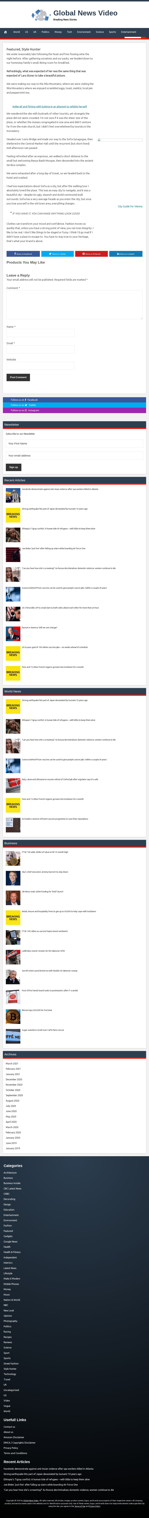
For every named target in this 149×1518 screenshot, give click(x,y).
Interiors (8, 1262)
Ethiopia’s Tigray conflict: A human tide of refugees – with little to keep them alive (47, 1479)
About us (8, 1432)
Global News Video (85, 13)
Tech (69, 32)
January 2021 (13, 1074)
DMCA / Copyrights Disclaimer (20, 1442)
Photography (10, 1321)
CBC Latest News (12, 1188)
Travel (7, 1379)
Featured (13, 49)
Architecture (10, 1172)
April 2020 (11, 1122)
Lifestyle (8, 1273)
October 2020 (13, 1090)
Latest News (10, 1268)
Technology (10, 1374)
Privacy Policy (11, 1448)
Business (8, 1178)
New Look (9, 1310)
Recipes (8, 1337)
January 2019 (13, 1148)
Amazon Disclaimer (14, 1437)
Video (7, 1400)
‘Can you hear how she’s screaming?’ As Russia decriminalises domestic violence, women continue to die (59, 1490)
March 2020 (12, 1127)
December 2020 (14, 1079)
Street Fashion (11, 1363)
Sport (6, 1353)
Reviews (8, 1342)
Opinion (8, 1315)
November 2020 (14, 1084)
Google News (10, 1241)
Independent (10, 1257)
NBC (6, 1305)
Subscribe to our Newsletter (20, 433)
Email (11, 343)
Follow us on (24, 400)
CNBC (7, 1193)
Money (58, 32)
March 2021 (12, 1063)
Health (7, 1247)
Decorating (9, 1199)
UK (34, 32)
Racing (7, 1331)
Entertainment (128, 32)
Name (11, 326)
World (16, 32)
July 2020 (11, 1106)
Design (7, 1204)
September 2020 (14, 1095)
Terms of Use (79, 1506)
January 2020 (13, 1137)
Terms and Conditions (15, 1453)
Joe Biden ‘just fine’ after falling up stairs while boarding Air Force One (41, 1484)
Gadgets (8, 1236)
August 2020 (12, 1100)
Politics (45, 32)
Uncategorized (11, 1390)
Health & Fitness (12, 1252)
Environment (84, 32)
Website (11, 359)
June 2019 (11, 1143)
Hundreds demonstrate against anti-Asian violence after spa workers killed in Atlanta (48, 1468)
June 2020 (11, 1111)
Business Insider (12, 1183)
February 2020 (13, 1132)
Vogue (7, 1406)
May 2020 (11, 1116)
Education (9, 1209)
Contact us (9, 1426)
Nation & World (12, 1300)
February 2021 (13, 1068)
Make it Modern (12, 1278)
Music (7, 1294)
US (26, 32)
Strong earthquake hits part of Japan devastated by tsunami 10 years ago (42, 1474)
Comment (13, 287)
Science (100, 32)
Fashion (8, 1225)
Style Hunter (31, 49)
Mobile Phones (11, 1284)
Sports (112, 32)
